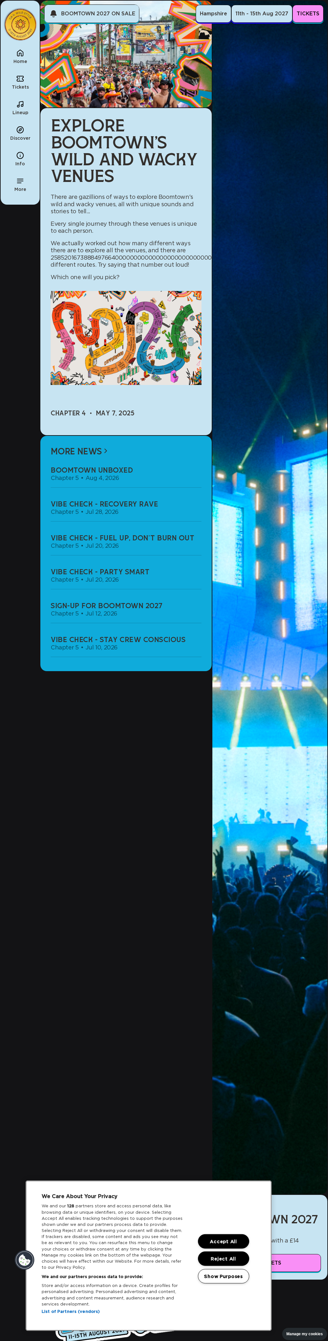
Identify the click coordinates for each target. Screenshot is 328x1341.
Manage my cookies (304, 1334)
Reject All (223, 1258)
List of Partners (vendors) (71, 1311)
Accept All (223, 1241)
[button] (20, 184)
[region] (149, 1255)
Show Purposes (223, 1276)
